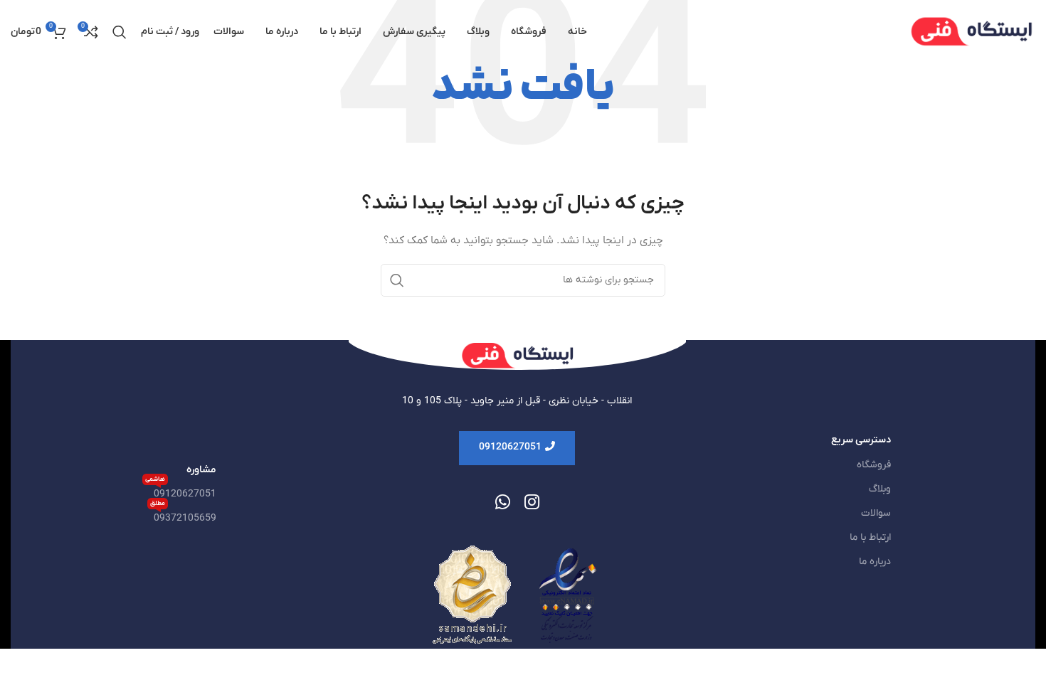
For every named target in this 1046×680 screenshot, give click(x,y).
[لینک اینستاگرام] (531, 504)
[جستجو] (119, 32)
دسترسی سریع (861, 440)
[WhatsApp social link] (502, 504)
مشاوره (201, 470)
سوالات (876, 513)
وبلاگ (880, 489)
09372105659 (183, 515)
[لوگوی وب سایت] (971, 31)
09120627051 (180, 491)
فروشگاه (874, 465)
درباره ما (875, 561)
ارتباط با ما (870, 537)
